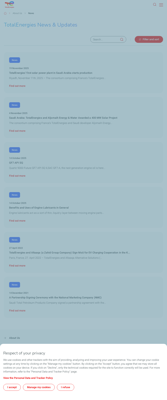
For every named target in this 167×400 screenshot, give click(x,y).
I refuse (65, 387)
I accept (12, 387)
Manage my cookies (39, 387)
